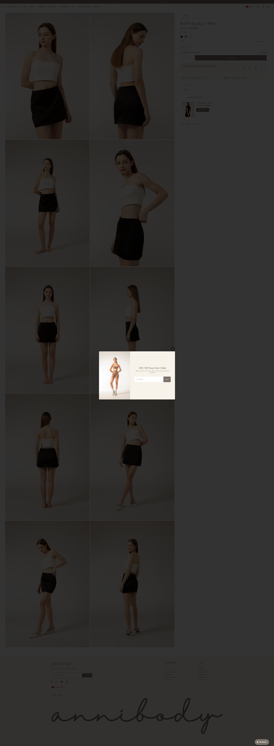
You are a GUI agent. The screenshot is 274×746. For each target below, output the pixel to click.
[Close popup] (173, 349)
